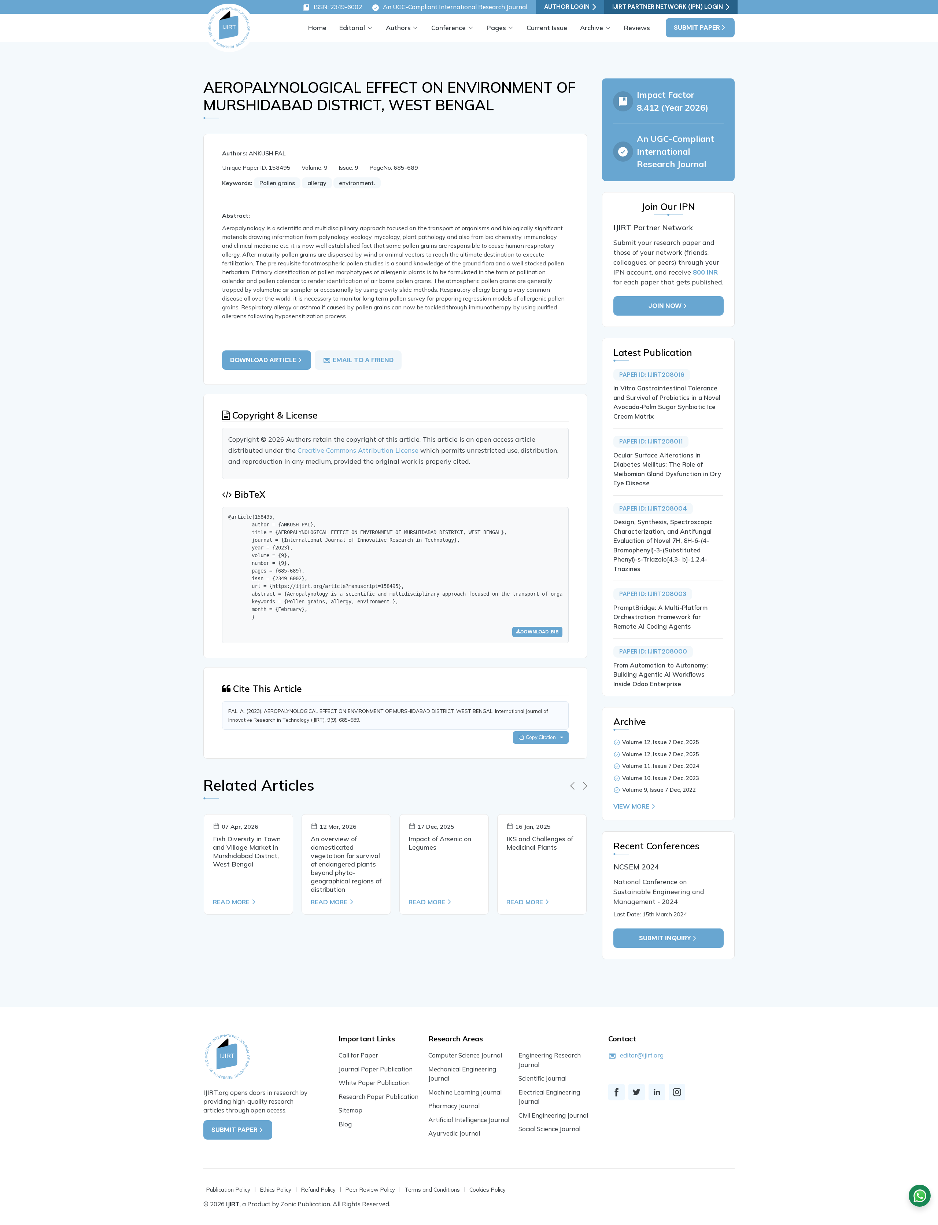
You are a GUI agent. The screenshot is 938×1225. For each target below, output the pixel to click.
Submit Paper (697, 27)
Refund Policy (318, 1189)
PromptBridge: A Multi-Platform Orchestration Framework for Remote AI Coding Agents (660, 617)
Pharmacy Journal (454, 1106)
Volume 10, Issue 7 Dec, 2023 (660, 778)
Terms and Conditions (432, 1189)
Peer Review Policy (370, 1189)
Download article (263, 360)
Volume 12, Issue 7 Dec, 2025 (660, 742)
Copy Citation (542, 737)
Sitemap (350, 1110)
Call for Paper (358, 1055)
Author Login (567, 7)
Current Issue (547, 27)
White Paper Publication (374, 1082)
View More (631, 806)
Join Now (665, 305)
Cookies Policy (487, 1189)
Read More (231, 902)
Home (317, 27)
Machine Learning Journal (465, 1092)
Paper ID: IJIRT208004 (653, 508)
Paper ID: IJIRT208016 (651, 375)
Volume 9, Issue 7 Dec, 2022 (659, 789)
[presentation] (572, 786)
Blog (345, 1124)
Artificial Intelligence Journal (468, 1119)
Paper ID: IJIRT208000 (653, 651)
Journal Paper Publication (376, 1069)
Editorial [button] (352, 27)
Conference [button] (448, 27)
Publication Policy (228, 1189)
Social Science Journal (549, 1129)
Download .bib (539, 632)
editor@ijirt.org (642, 1055)
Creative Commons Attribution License (359, 450)
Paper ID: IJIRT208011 (651, 441)
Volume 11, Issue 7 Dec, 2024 (660, 765)
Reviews (637, 27)
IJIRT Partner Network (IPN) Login (667, 7)
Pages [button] (496, 27)
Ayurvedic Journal (454, 1133)
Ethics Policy (275, 1189)
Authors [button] (398, 27)
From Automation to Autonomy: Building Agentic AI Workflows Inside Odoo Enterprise (660, 674)
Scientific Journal (542, 1078)
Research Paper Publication (378, 1096)
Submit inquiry (665, 938)
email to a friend (363, 360)
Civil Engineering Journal (553, 1115)
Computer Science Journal (465, 1055)
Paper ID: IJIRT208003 (652, 594)
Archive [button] (591, 27)
